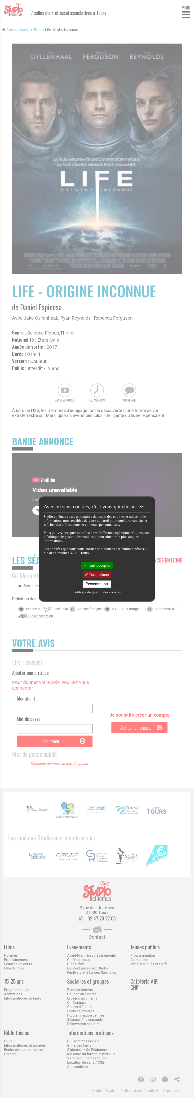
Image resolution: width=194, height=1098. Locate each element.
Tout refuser (98, 574)
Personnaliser (97, 584)
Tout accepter (98, 565)
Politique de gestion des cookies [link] (97, 592)
